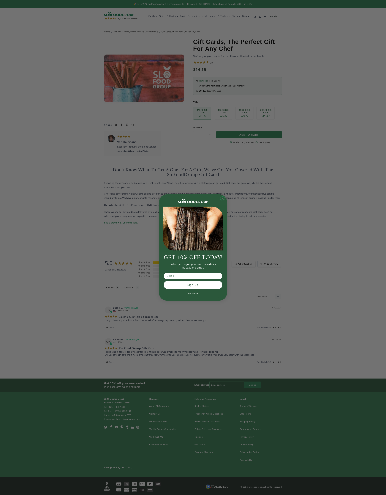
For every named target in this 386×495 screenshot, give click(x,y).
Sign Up (193, 285)
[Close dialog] (222, 199)
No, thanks (193, 293)
